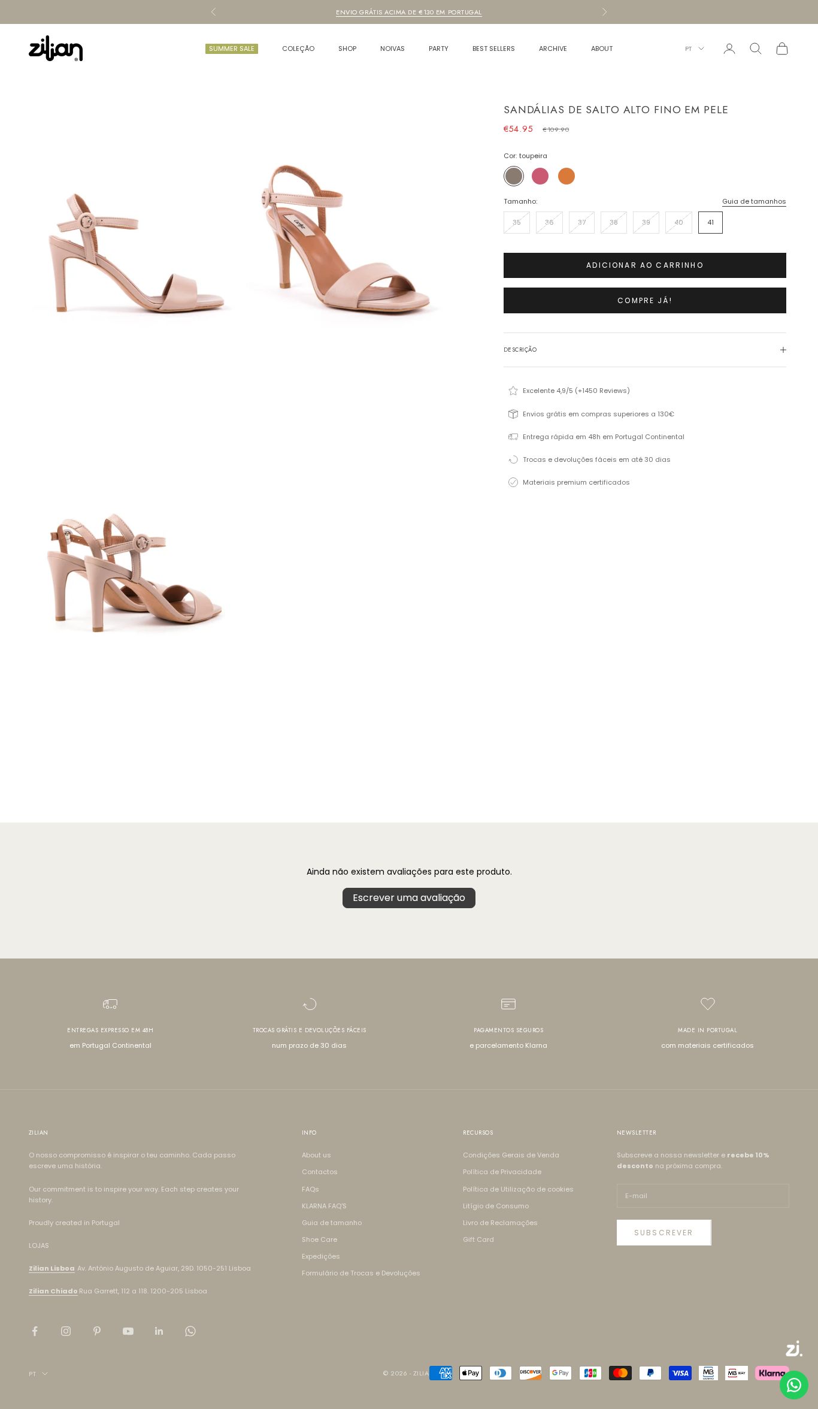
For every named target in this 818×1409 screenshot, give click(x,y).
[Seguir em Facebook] (35, 1331)
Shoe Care (319, 1239)
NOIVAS (392, 48)
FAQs (310, 1189)
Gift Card (478, 1239)
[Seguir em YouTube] (128, 1331)
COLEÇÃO (298, 48)
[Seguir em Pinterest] (97, 1331)
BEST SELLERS (493, 48)
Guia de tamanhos (754, 201)
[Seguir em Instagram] (66, 1331)
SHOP (347, 48)
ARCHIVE (553, 48)
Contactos (320, 1172)
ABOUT (602, 48)
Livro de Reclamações (500, 1222)
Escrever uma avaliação (409, 898)
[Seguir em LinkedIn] (159, 1331)
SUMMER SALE (232, 48)
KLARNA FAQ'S (324, 1206)
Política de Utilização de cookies (518, 1189)
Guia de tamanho (332, 1222)
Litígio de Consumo (496, 1206)
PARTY (439, 48)
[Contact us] (794, 1385)
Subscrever (664, 1232)
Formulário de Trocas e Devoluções (361, 1273)
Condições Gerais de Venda (511, 1155)
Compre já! (644, 300)
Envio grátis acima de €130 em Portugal (409, 12)
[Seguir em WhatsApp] (190, 1331)
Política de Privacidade (502, 1172)
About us (316, 1155)
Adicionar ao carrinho (644, 265)
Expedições (321, 1256)
